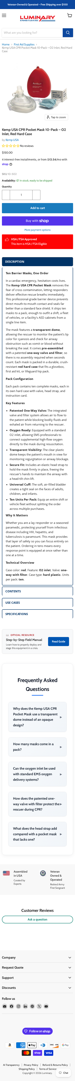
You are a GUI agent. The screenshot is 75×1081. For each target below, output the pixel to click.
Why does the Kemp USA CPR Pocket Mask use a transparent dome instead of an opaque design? (37, 716)
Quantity (7, 186)
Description (14, 261)
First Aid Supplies (24, 44)
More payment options (37, 229)
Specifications (16, 614)
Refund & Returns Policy (55, 1064)
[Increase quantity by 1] (36, 195)
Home (6, 44)
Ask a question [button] (37, 919)
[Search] (68, 32)
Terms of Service (48, 1068)
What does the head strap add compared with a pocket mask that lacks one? (37, 833)
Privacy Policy (31, 1064)
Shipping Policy (27, 1068)
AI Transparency (11, 1064)
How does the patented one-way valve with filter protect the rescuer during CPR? (37, 803)
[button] (11, 146)
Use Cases (12, 602)
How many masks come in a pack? (37, 747)
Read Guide (58, 641)
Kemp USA (12, 140)
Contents (13, 591)
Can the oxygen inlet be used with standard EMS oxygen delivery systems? (37, 773)
